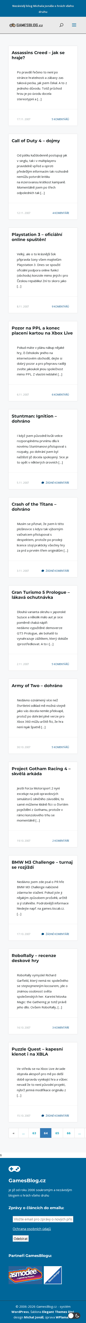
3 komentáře (60, 1027)
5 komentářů (60, 119)
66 (69, 1133)
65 (57, 1133)
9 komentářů (60, 306)
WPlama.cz (64, 1317)
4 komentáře (60, 213)
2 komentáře (60, 841)
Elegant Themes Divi (58, 1312)
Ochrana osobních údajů (32, 1229)
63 (34, 1133)
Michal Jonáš (33, 1317)
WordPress (20, 1312)
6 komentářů (60, 394)
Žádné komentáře (57, 482)
